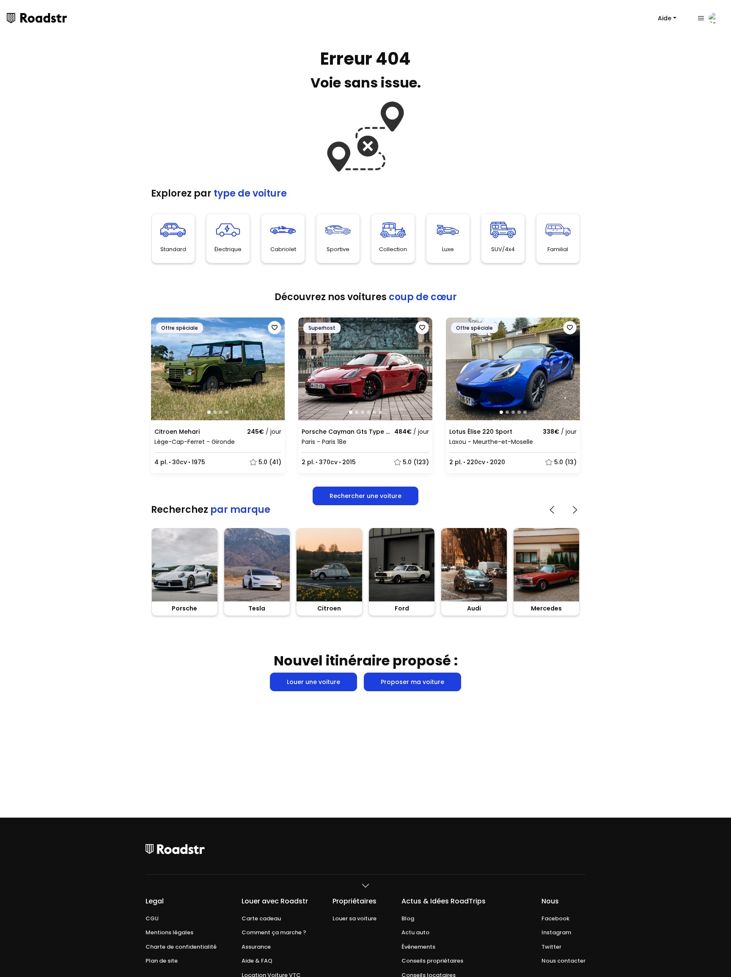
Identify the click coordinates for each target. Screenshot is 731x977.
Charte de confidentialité (181, 947)
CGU (152, 918)
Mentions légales (169, 932)
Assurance (256, 947)
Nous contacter (563, 961)
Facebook (555, 918)
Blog (407, 918)
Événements (418, 947)
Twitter (551, 947)
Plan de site (162, 961)
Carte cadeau (261, 918)
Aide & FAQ (257, 961)
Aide (664, 18)
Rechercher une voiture (365, 496)
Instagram (556, 932)
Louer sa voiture (354, 918)
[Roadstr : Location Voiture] (11, 18)
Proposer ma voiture (412, 682)
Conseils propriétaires (432, 961)
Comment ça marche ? (274, 932)
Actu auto (415, 932)
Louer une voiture (313, 682)
